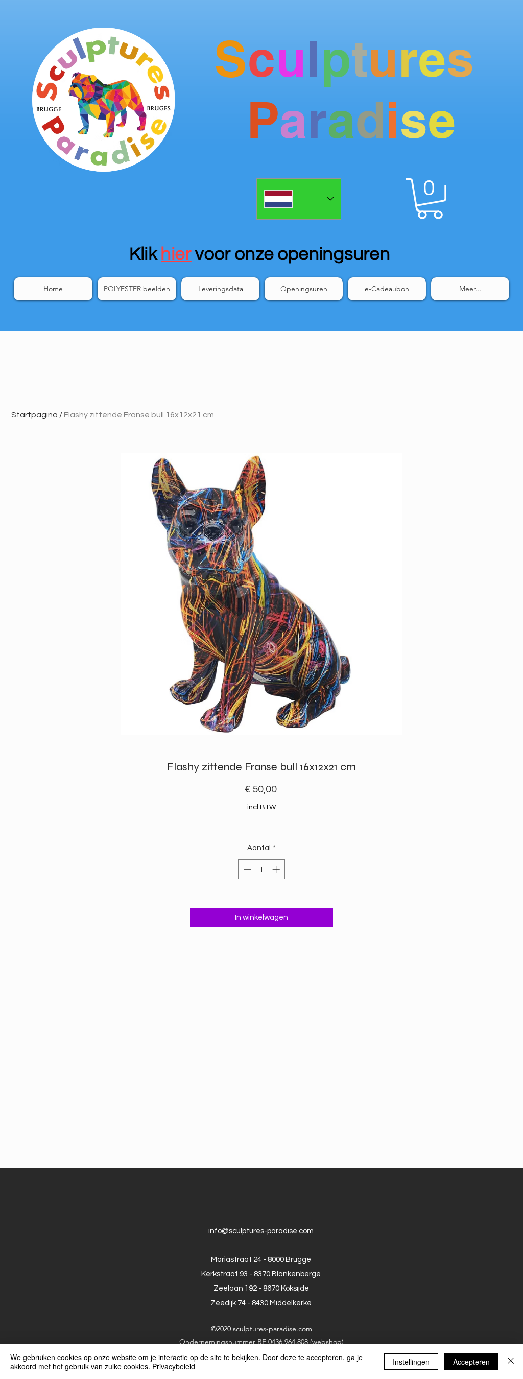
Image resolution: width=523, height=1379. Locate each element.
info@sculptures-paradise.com (261, 1231)
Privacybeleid (173, 1366)
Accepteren (471, 1362)
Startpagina (34, 415)
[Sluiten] (511, 1361)
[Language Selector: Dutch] (298, 199)
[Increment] (277, 869)
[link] (430, 198)
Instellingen (411, 1362)
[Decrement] (246, 869)
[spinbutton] (261, 869)
